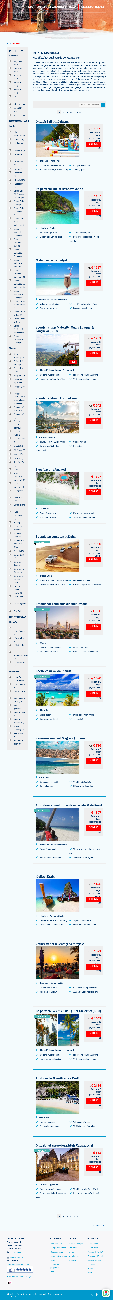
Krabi (17, 469)
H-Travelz (92, 1238)
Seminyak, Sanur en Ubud (18, 579)
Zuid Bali (19, 611)
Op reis (72, 1238)
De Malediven (20, 440)
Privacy (90, 1268)
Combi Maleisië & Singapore (20, 273)
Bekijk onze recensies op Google (19, 1276)
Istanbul (19, 454)
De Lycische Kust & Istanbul (19, 424)
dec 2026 (18, 91)
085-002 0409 (15, 1252)
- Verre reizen (19, 664)
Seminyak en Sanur (19, 570)
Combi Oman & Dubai (19, 313)
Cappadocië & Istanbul (19, 409)
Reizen (72, 6)
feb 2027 (19, 104)
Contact (53, 1260)
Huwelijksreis (19, 686)
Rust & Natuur (19, 728)
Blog (52, 1271)
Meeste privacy (19, 721)
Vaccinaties (73, 1247)
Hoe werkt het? (56, 1243)
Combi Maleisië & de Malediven (20, 284)
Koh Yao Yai (19, 464)
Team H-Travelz (93, 1247)
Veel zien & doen (18, 742)
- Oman (18, 168)
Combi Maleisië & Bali (18, 242)
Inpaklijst (72, 1260)
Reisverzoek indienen (92, 7)
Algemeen (55, 1238)
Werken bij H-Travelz (95, 1260)
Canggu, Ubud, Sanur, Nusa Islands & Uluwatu (19, 398)
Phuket (19, 551)
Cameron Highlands (19, 381)
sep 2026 (18, 70)
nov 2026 (18, 84)
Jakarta (18, 458)
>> (80, 112)
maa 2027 (18, 109)
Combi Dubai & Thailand (19, 211)
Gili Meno (19, 450)
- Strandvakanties (20, 655)
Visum (71, 1252)
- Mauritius (18, 163)
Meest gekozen (19, 707)
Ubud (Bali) (18, 598)
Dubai (18, 446)
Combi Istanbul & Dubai (18, 232)
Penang (18, 522)
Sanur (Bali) (19, 556)
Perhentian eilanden (19, 528)
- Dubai (19, 139)
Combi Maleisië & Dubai (18, 253)
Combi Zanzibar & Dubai (18, 339)
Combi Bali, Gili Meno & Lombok (19, 194)
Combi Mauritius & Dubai (18, 294)
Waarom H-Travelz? (95, 1252)
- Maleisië (18, 156)
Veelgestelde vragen (58, 1247)
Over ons (42, 6)
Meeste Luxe (19, 714)
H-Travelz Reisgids (76, 1243)
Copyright (91, 1264)
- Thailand (18, 174)
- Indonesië (18, 145)
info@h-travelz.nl (16, 1257)
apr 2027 (20, 115)
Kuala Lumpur (19, 485)
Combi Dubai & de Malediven (20, 221)
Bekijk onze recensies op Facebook (20, 1264)
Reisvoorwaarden (57, 1252)
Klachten (91, 1272)
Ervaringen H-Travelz (96, 1256)
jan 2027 (17, 98)
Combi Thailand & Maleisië (19, 329)
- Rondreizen (19, 640)
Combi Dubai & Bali (19, 203)
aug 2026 (18, 63)
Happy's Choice (19, 679)
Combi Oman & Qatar (19, 320)
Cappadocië (19, 416)
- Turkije (19, 180)
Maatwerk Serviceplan (59, 1256)
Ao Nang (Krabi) (19, 356)
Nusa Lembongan (19, 515)
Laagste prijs (19, 693)
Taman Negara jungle (18, 589)
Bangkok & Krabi (18, 370)
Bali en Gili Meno (18, 363)
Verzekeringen (74, 1256)
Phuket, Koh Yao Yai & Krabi (19, 543)
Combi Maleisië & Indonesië (19, 263)
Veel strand (18, 735)
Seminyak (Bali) (18, 563)
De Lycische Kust (19, 433)
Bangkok (19, 375)
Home (30, 6)
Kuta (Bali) (18, 492)
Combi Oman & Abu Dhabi (19, 304)
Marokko (16, 43)
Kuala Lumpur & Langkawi (19, 476)
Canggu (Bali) (20, 388)
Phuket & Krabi (17, 535)
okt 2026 (17, 77)
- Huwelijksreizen (20, 631)
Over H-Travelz (93, 1243)
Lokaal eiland (19, 506)
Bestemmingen (58, 6)
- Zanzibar (18, 185)
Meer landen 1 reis (19, 700)
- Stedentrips (19, 647)
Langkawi (18, 499)
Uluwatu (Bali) (20, 605)
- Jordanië (19, 150)
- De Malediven (20, 134)
